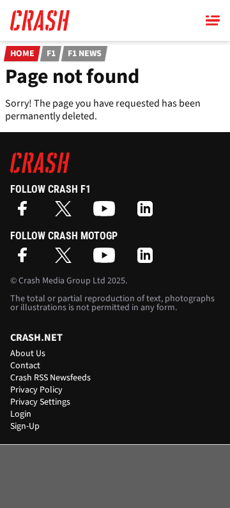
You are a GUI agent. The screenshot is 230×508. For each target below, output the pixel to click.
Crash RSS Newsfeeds (50, 377)
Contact (25, 365)
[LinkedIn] (148, 213)
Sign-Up (25, 426)
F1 (51, 53)
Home (22, 53)
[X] (66, 213)
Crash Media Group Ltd (62, 280)
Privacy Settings (40, 402)
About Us (27, 353)
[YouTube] (107, 213)
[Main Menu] (213, 20)
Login (20, 414)
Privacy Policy (36, 389)
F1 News (85, 53)
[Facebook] (25, 213)
